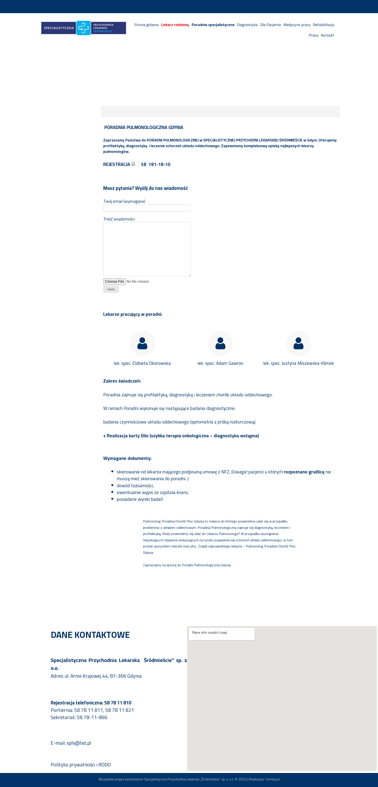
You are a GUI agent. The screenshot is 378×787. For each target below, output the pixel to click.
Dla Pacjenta (270, 24)
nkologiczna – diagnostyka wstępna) (222, 435)
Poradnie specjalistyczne (213, 24)
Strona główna (146, 24)
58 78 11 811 (88, 710)
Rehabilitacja (323, 24)
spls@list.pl (79, 743)
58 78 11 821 (119, 710)
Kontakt (327, 35)
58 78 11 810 (117, 702)
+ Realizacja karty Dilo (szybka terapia (142, 435)
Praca (313, 35)
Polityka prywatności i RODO (81, 764)
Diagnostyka (247, 24)
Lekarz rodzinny (175, 24)
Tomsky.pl (272, 779)
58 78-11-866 (92, 717)
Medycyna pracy (297, 24)
